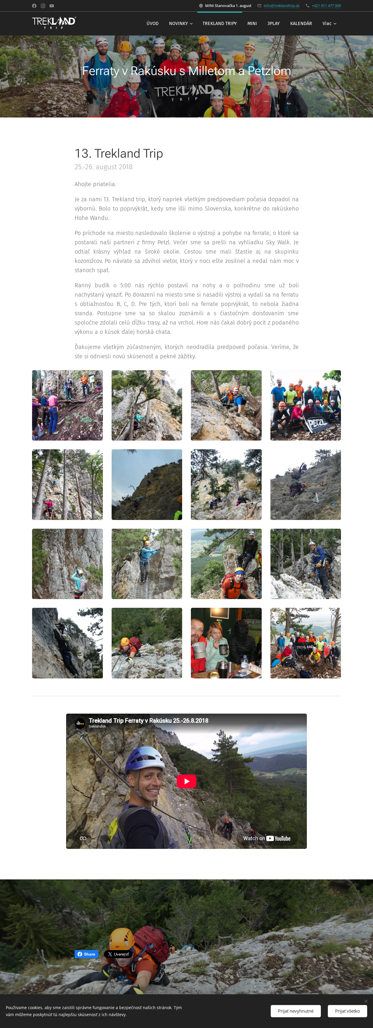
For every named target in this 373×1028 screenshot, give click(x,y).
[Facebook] (34, 6)
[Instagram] (43, 6)
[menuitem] (152, 23)
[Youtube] (51, 6)
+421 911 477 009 (326, 5)
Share (89, 954)
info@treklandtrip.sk (282, 5)
